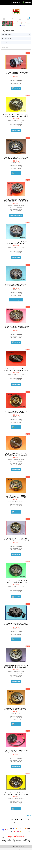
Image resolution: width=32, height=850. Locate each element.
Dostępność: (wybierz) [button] (7, 38)
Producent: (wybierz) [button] (7, 34)
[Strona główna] (16, 11)
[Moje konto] (20, 18)
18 (28, 815)
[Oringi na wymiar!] (16, 23)
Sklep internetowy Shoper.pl (16, 849)
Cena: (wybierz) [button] (6, 42)
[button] (4, 18)
